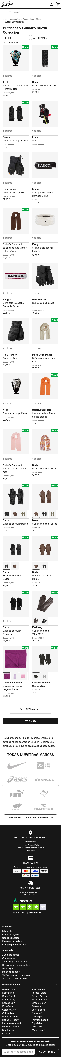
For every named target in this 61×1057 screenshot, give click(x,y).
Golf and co (8, 1013)
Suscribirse (47, 1051)
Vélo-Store (37, 1026)
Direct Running (9, 996)
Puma (35, 137)
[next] (59, 786)
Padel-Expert (38, 989)
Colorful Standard (12, 244)
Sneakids (36, 1006)
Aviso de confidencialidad (15, 978)
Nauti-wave (8, 1030)
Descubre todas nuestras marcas (30, 817)
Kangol (36, 189)
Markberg (37, 627)
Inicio (5, 19)
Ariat (5, 82)
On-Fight (6, 1033)
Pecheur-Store (39, 992)
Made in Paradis (10, 1026)
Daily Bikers (8, 992)
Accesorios (15, 19)
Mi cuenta (7, 931)
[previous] (2, 786)
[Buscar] (10, 12)
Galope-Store (9, 1009)
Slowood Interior (40, 999)
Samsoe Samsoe (41, 682)
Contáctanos (30, 842)
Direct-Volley (8, 999)
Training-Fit (37, 1013)
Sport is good (38, 1009)
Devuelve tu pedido (30, 894)
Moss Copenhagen (42, 354)
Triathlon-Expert (40, 1019)
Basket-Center (9, 989)
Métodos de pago (11, 971)
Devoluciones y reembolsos (16, 964)
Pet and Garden (40, 996)
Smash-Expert (39, 1002)
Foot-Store (7, 1006)
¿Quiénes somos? (11, 954)
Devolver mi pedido (12, 941)
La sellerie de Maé (11, 1023)
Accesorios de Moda (32, 19)
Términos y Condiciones (14, 961)
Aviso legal (7, 968)
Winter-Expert (38, 1030)
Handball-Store (10, 1016)
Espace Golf (8, 1002)
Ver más (30, 721)
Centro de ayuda (10, 934)
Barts (35, 465)
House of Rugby (10, 1019)
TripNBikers (38, 1023)
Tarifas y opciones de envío (16, 975)
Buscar (16, 12)
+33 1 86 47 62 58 (31, 850)
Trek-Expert (37, 1016)
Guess (35, 82)
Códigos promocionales (14, 944)
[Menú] (3, 12)
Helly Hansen (10, 189)
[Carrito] (58, 4)
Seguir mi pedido (10, 937)
